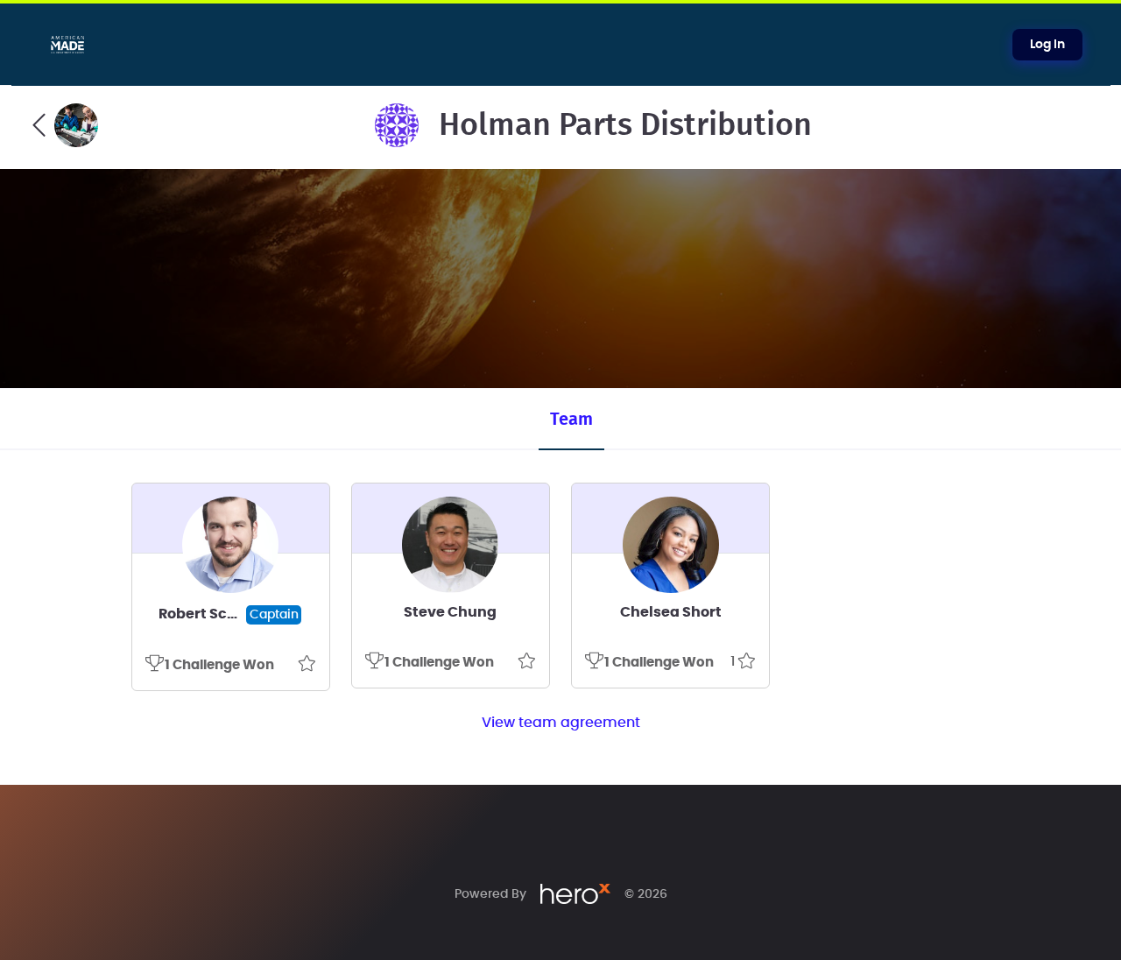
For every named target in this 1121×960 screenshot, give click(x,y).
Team (571, 419)
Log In (1047, 45)
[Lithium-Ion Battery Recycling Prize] (65, 125)
